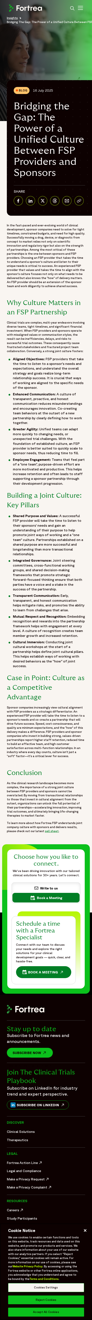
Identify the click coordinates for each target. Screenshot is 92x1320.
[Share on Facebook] (18, 200)
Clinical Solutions (21, 1131)
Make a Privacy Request (28, 1180)
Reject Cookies (46, 1299)
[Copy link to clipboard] (79, 200)
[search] (72, 8)
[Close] (85, 1230)
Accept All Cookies (46, 1312)
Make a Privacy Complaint (28, 1188)
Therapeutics (17, 1140)
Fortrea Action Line (25, 1164)
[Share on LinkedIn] (30, 200)
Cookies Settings (46, 1287)
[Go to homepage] (26, 11)
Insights (12, 18)
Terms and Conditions (44, 1279)
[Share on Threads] (54, 200)
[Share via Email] (66, 200)
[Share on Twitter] (42, 200)
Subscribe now (33, 1053)
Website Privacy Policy (27, 1266)
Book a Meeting (44, 973)
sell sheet (52, 831)
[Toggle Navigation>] (80, 8)
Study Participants (22, 1218)
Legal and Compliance (24, 1171)
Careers (15, 1211)
